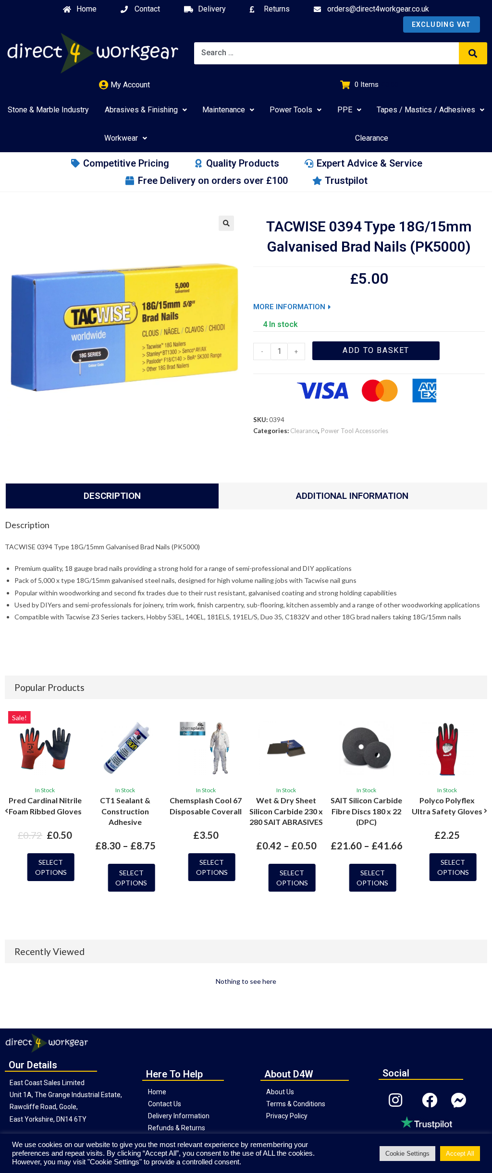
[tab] (112, 496)
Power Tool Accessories (354, 431)
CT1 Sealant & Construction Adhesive (125, 811)
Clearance (304, 431)
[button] (6, 811)
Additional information (352, 495)
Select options (51, 867)
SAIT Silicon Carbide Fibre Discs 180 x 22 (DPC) (366, 811)
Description (112, 495)
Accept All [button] (460, 1153)
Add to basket (376, 350)
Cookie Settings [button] (407, 1153)
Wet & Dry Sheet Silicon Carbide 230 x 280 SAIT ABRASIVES (286, 811)
